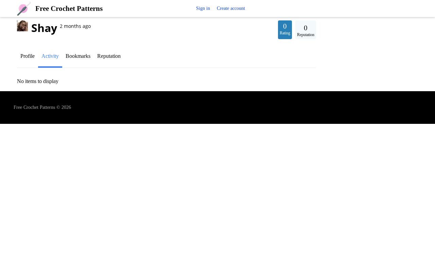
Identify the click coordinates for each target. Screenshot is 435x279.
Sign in (203, 8)
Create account (231, 8)
